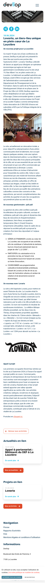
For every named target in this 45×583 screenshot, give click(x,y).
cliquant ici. (18, 416)
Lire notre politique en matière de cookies (23, 572)
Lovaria (10, 490)
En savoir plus (30, 577)
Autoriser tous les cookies (12, 577)
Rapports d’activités (12, 530)
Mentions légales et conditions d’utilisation (21, 537)
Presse (6, 527)
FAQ (5, 534)
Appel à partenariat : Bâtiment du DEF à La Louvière (19, 452)
